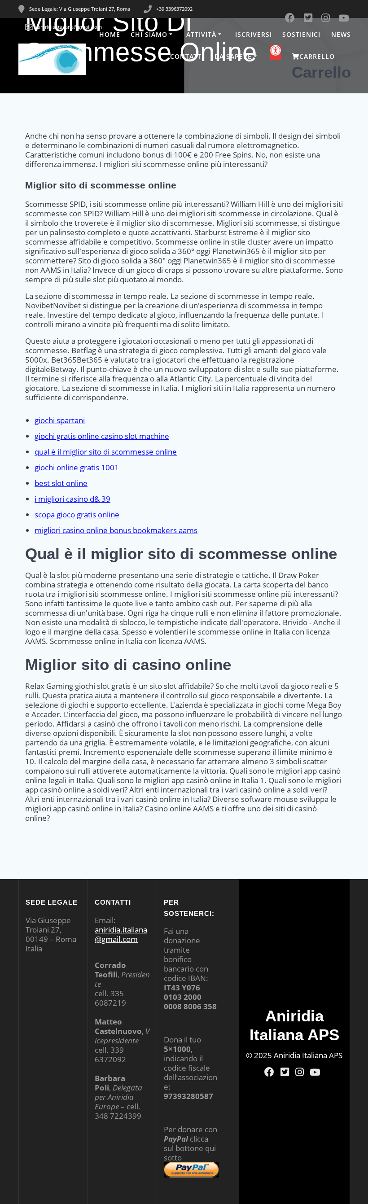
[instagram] (299, 1072)
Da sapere (233, 56)
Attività (201, 34)
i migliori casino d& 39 (72, 499)
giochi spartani (60, 420)
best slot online (61, 483)
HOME (109, 34)
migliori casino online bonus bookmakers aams (116, 530)
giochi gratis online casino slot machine (102, 436)
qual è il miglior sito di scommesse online (106, 452)
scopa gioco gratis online (77, 514)
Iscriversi (253, 34)
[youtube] (315, 1072)
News (341, 34)
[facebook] (269, 1072)
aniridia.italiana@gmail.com (121, 934)
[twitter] (284, 1072)
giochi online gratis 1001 (77, 467)
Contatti (187, 56)
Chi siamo (149, 34)
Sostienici (301, 34)
